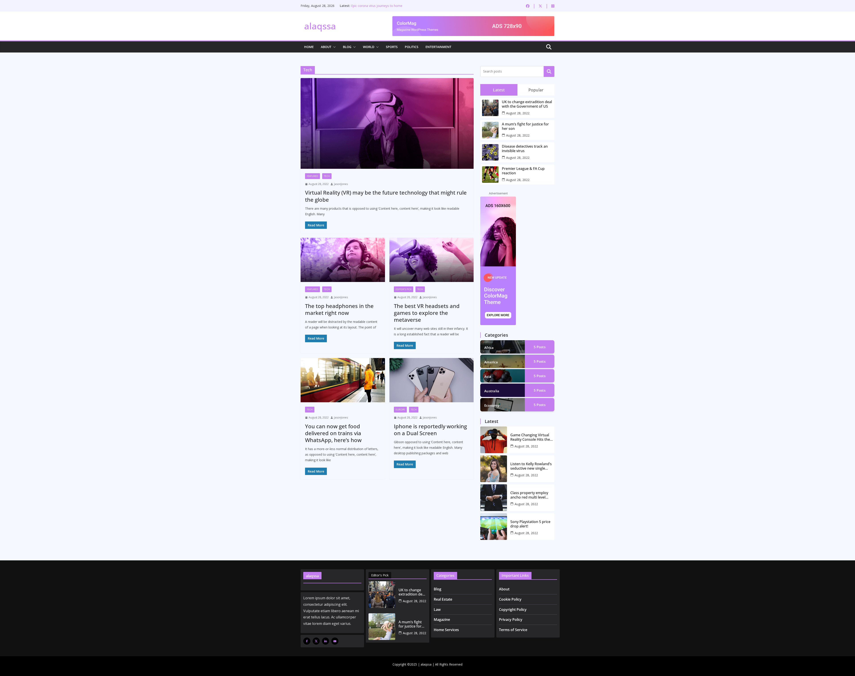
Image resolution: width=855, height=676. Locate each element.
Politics (411, 47)
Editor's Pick (403, 289)
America (491, 362)
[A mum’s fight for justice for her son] (381, 626)
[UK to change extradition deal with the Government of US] (381, 594)
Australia (491, 391)
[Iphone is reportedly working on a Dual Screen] (431, 380)
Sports (392, 47)
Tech (327, 176)
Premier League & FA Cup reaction (376, 6)
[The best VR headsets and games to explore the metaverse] (431, 260)
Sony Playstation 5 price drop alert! (530, 524)
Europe (400, 409)
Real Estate (443, 599)
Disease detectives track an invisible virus (525, 148)
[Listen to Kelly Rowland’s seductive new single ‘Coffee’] (493, 468)
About (326, 47)
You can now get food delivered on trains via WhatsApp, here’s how (333, 433)
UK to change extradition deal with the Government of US (527, 104)
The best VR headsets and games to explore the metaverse (427, 312)
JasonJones (341, 184)
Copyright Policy (513, 609)
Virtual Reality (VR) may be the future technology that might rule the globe (386, 196)
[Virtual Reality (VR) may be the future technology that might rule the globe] (387, 123)
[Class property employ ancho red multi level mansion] (493, 497)
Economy (491, 405)
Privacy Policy (510, 619)
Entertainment (438, 47)
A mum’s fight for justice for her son (525, 126)
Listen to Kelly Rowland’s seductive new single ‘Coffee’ (531, 466)
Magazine (442, 619)
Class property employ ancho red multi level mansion (529, 495)
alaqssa (320, 26)
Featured (312, 176)
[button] (333, 47)
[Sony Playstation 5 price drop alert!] (493, 526)
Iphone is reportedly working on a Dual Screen (430, 429)
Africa (489, 347)
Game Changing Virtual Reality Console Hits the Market (530, 437)
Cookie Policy (510, 599)
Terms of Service (513, 629)
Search (549, 71)
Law (437, 609)
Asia (487, 376)
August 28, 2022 (517, 113)
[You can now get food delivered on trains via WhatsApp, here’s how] (343, 380)
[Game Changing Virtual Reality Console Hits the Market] (493, 440)
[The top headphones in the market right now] (343, 260)
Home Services (446, 629)
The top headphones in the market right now (339, 309)
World (368, 47)
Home (309, 47)
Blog (347, 47)
